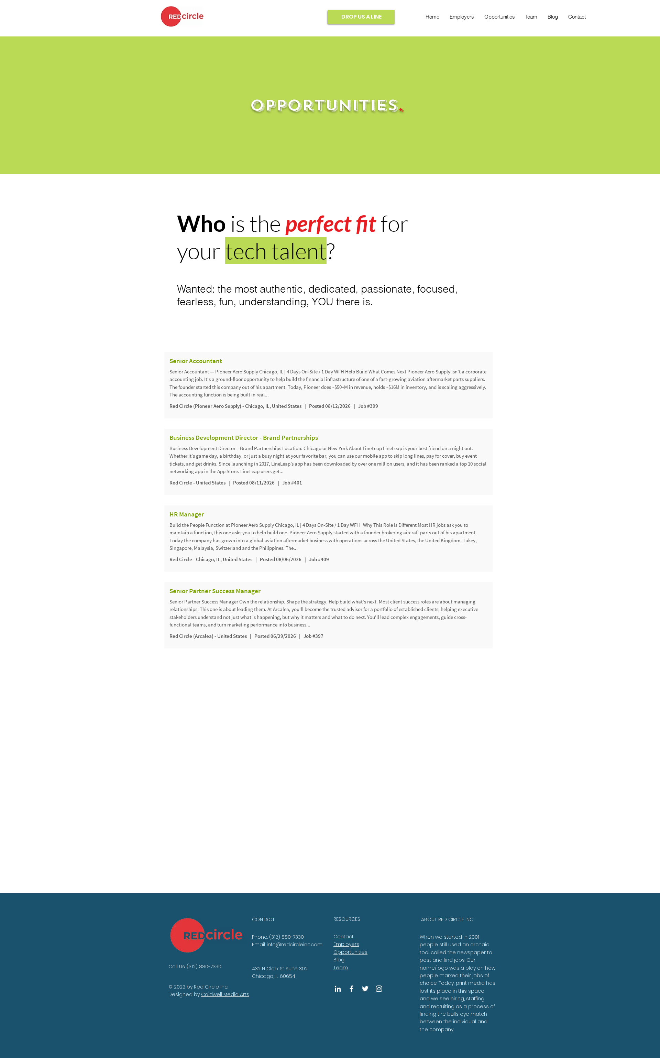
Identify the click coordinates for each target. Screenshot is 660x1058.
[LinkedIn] (337, 988)
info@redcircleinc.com (294, 944)
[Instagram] (379, 988)
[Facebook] (351, 988)
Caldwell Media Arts (225, 994)
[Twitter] (365, 988)
